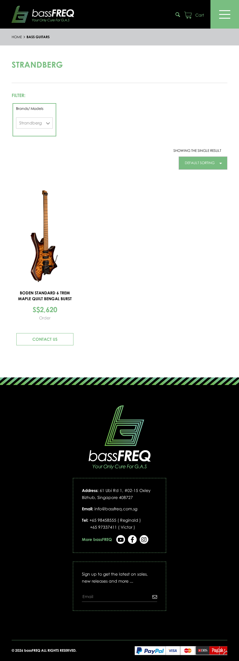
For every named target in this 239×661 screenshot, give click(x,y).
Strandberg (30, 122)
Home (17, 37)
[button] (203, 163)
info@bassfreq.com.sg (115, 508)
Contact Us (44, 339)
